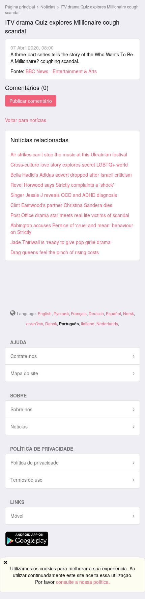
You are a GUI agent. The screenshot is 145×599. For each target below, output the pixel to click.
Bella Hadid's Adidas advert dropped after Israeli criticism (71, 174)
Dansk (51, 323)
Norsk (128, 313)
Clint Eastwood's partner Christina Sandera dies (61, 205)
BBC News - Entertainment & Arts (61, 71)
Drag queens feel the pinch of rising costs (54, 252)
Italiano (87, 323)
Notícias (48, 6)
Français (79, 313)
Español (113, 313)
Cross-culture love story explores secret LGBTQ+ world (69, 164)
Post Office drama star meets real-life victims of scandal (69, 215)
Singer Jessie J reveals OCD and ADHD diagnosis (63, 194)
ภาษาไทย (34, 323)
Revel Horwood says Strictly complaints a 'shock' (62, 184)
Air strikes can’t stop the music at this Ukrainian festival (68, 154)
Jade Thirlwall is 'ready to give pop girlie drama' (61, 242)
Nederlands (107, 323)
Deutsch (96, 313)
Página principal (20, 6)
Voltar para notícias (25, 120)
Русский (61, 313)
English (45, 313)
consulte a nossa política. (83, 581)
